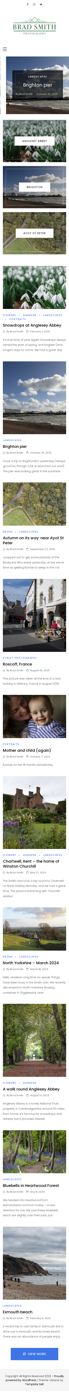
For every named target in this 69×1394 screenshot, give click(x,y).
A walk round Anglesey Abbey (31, 1089)
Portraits (18, 319)
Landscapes (34, 76)
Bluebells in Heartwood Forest (31, 1185)
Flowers (9, 315)
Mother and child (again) (27, 750)
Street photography (20, 658)
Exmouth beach (17, 1312)
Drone (8, 531)
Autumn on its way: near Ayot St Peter (33, 540)
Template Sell (34, 1384)
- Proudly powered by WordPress (35, 1378)
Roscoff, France (17, 664)
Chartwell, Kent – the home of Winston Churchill (31, 864)
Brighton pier (34, 85)
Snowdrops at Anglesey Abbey (32, 325)
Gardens (30, 315)
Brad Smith (23, 94)
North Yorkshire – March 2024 (31, 963)
